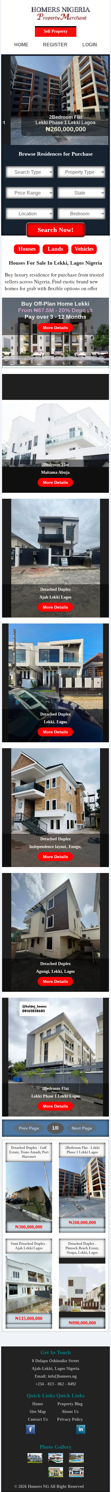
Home (37, 1404)
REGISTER (55, 44)
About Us (70, 1411)
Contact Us (38, 1419)
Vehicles (84, 249)
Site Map (38, 1411)
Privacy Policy (70, 1419)
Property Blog (70, 1404)
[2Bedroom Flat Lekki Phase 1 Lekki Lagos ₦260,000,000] (56, 143)
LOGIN (89, 44)
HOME (21, 44)
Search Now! (55, 229)
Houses (27, 249)
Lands (55, 249)
